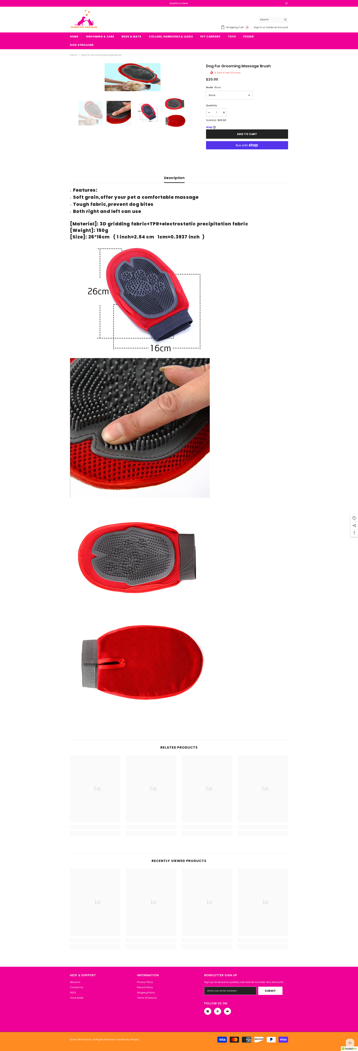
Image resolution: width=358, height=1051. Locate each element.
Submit (270, 991)
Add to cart (247, 134)
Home (73, 54)
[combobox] (270, 19)
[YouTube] (227, 1011)
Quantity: (211, 105)
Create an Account (277, 27)
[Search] (273, 20)
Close (286, 3)
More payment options (247, 151)
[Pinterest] (217, 1011)
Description (174, 177)
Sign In (258, 27)
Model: (213, 87)
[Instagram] (207, 1011)
